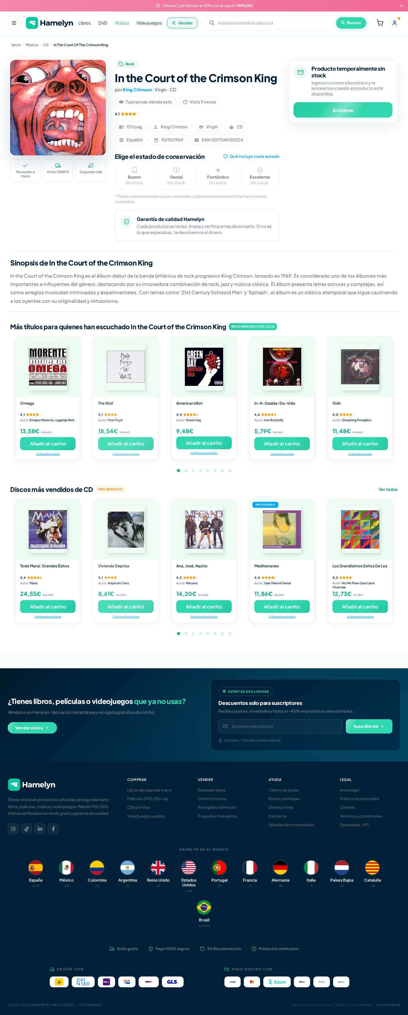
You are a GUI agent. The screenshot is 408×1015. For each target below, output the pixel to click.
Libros (84, 22)
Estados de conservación (291, 824)
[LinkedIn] (39, 828)
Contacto (278, 816)
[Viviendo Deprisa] (126, 529)
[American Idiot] (204, 367)
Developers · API (354, 824)
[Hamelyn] (49, 23)
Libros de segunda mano (149, 790)
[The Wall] (126, 367)
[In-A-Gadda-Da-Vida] (282, 367)
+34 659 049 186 (388, 1005)
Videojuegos (149, 22)
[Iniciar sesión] (394, 23)
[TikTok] (26, 828)
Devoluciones (281, 807)
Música (122, 22)
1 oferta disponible (48, 454)
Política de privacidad (359, 798)
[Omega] (48, 367)
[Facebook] (53, 828)
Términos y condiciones (361, 816)
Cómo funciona (212, 798)
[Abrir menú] (14, 23)
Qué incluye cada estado (254, 156)
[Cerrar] (401, 5)
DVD (102, 22)
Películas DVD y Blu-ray (147, 798)
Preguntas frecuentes (217, 816)
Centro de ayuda (284, 790)
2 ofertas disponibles (126, 454)
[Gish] (360, 367)
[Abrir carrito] (380, 23)
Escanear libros (211, 790)
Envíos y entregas (284, 798)
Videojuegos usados (145, 816)
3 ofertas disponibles (47, 616)
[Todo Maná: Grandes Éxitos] (48, 529)
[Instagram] (13, 828)
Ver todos (388, 489)
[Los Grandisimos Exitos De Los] (360, 529)
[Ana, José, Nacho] (204, 529)
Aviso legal (349, 790)
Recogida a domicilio (217, 807)
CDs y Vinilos (138, 807)
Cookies (347, 807)
